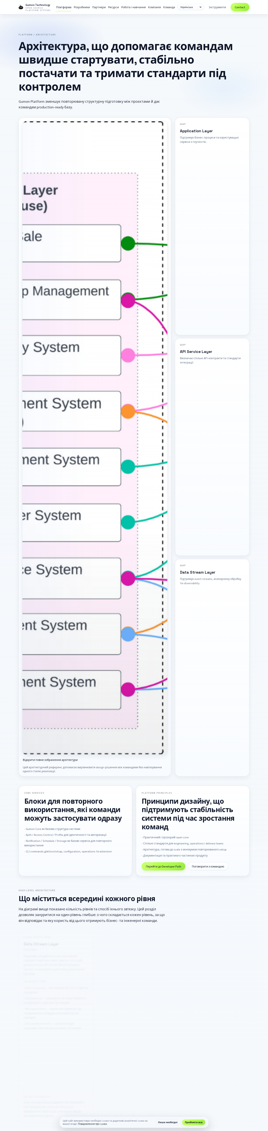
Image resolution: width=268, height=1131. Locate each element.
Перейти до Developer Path (163, 866)
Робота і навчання (133, 7)
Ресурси (113, 7)
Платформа (63, 7)
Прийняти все (193, 1122)
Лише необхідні (168, 1122)
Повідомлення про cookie (92, 1123)
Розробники (82, 7)
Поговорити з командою (208, 866)
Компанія (154, 7)
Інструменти (217, 7)
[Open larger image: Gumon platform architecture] (95, 438)
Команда (169, 7)
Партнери (99, 7)
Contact (240, 7)
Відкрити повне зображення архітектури (50, 759)
